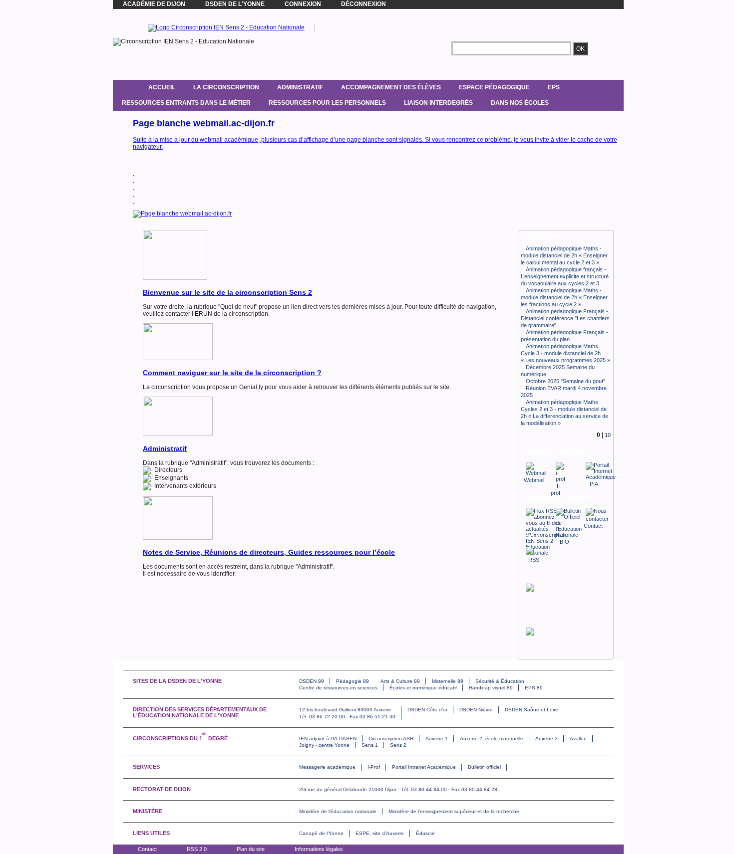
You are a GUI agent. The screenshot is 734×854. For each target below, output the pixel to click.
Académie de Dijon (154, 3)
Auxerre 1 (436, 738)
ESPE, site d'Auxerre (380, 833)
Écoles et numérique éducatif (423, 687)
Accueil (161, 87)
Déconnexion (363, 3)
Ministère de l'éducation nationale (337, 811)
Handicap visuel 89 (491, 687)
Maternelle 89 (447, 681)
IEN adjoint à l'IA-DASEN (328, 738)
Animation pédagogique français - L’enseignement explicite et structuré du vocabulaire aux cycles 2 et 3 (565, 276)
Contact (147, 849)
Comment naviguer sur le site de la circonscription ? (232, 373)
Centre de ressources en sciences (338, 687)
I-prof (555, 489)
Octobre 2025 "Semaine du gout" (565, 381)
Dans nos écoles (520, 102)
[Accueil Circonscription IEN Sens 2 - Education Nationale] (226, 27)
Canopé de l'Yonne (321, 833)
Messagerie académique (327, 767)
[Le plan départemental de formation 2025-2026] (133, 186)
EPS (554, 87)
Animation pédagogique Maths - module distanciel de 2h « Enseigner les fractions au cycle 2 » (564, 297)
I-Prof (373, 767)
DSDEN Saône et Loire (531, 709)
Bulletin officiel (484, 767)
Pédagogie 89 (352, 681)
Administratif (300, 87)
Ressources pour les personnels (327, 102)
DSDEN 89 (311, 681)
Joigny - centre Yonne (324, 745)
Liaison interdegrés (438, 102)
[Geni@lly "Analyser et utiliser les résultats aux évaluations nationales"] (133, 200)
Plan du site (251, 849)
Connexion (303, 3)
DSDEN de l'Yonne (235, 3)
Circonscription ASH (390, 738)
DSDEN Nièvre (476, 709)
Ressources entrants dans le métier (186, 102)
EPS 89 (534, 687)
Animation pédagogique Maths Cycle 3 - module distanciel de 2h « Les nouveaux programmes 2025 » (565, 353)
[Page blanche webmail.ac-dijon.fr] (133, 172)
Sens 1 (370, 745)
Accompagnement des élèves (391, 87)
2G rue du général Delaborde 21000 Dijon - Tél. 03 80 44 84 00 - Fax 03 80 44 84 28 (398, 789)
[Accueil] (126, 87)
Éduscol (425, 833)
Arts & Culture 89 (400, 681)
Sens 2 (398, 745)
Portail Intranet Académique (424, 767)
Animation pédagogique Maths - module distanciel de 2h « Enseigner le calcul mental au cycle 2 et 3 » (564, 255)
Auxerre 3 (546, 738)
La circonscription (226, 87)
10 (608, 435)
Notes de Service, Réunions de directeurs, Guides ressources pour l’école (269, 552)
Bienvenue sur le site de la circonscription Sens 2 (227, 292)
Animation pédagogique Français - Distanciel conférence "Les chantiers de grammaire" (565, 318)
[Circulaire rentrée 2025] (133, 179)
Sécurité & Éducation (499, 681)
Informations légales (319, 849)
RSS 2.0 (197, 849)
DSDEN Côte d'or (427, 709)
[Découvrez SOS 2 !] (133, 193)
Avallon (578, 738)
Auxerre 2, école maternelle (491, 738)
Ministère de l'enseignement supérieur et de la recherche (453, 811)
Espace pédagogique (494, 87)
